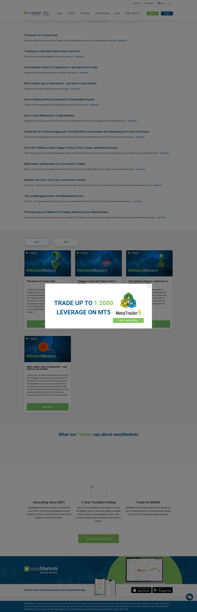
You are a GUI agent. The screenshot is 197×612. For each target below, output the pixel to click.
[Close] (149, 286)
